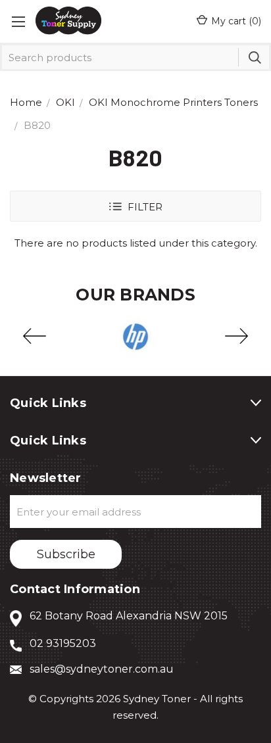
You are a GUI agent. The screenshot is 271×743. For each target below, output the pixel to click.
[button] (135, 206)
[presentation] (34, 336)
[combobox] (135, 57)
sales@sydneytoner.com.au (102, 669)
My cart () (236, 21)
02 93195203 (63, 643)
